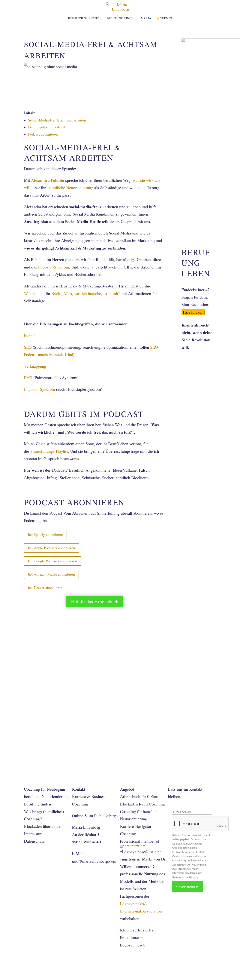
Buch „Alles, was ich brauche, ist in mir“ (86, 293)
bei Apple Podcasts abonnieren (51, 547)
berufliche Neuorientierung (71, 187)
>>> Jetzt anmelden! (187, 886)
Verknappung (35, 366)
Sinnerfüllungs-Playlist (49, 451)
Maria (146, 18)
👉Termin (164, 18)
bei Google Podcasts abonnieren (52, 560)
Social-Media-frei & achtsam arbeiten (57, 120)
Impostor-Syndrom (53, 267)
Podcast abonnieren (43, 134)
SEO (28, 347)
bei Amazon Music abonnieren (51, 574)
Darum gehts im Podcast (46, 127)
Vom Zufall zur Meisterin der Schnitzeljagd (81, 637)
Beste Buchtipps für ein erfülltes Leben (76, 679)
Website (30, 293)
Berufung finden (121, 18)
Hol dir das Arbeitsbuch (94, 601)
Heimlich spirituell (85, 18)
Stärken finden (46, 721)
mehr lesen (34, 645)
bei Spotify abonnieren (45, 534)
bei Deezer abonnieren (45, 587)
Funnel (30, 335)
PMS (28, 377)
